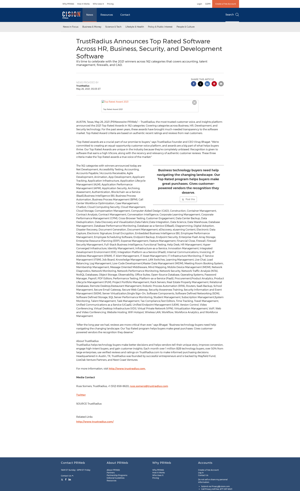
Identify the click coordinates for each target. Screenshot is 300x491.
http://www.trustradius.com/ (95, 421)
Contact (125, 14)
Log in (201, 472)
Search (229, 14)
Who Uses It (98, 4)
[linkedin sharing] (207, 84)
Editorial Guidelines (116, 478)
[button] (150, 101)
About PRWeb (113, 470)
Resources (106, 14)
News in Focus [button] (70, 26)
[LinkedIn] (70, 479)
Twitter (81, 394)
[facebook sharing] (193, 84)
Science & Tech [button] (113, 26)
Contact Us (66, 476)
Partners (111, 472)
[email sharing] (221, 84)
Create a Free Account (225, 4)
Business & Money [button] (91, 26)
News (89, 14)
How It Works (83, 4)
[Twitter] (62, 479)
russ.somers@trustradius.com (149, 386)
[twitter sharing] (200, 84)
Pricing (110, 4)
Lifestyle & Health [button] (134, 26)
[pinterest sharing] (214, 84)
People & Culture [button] (186, 26)
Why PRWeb (68, 4)
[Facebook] (65, 479)
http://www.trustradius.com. (127, 368)
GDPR (208, 4)
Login (199, 4)
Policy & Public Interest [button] (160, 26)
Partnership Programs (117, 475)
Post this (190, 199)
